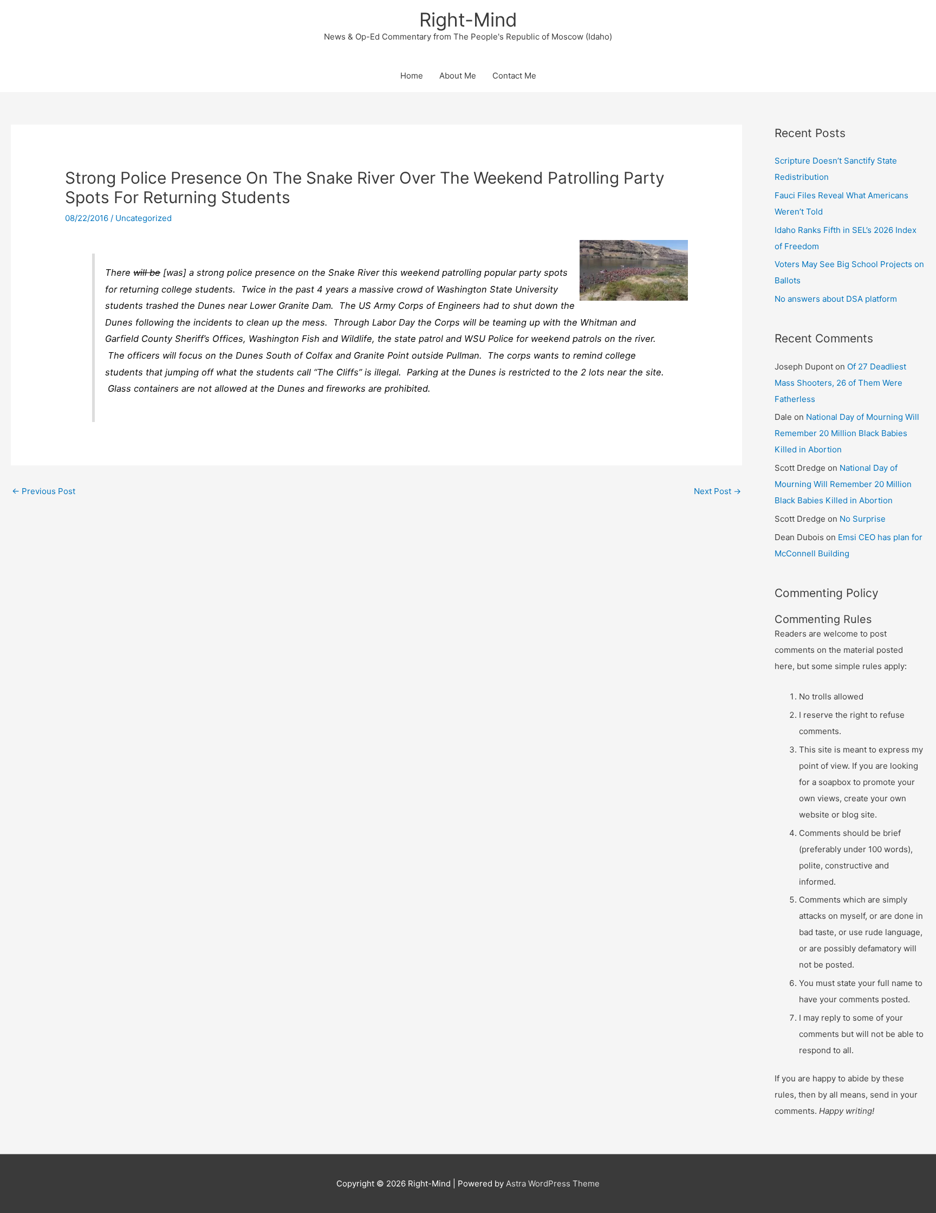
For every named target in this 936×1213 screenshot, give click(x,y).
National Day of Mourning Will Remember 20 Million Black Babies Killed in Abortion (847, 433)
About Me (457, 75)
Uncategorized (143, 218)
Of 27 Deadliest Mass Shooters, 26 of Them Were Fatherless (840, 382)
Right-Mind (468, 19)
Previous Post (43, 491)
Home (411, 75)
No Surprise (863, 519)
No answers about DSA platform (836, 299)
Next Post (717, 491)
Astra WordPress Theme (553, 1183)
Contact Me (514, 75)
